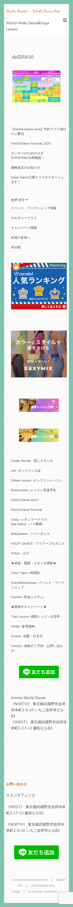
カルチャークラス (24, 218)
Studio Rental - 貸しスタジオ (32, 461)
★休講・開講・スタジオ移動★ (33, 563)
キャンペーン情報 (24, 228)
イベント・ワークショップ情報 (33, 208)
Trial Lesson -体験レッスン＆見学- (36, 616)
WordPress (51, 892)
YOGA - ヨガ (20, 553)
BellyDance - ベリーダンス (30, 534)
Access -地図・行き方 (27, 636)
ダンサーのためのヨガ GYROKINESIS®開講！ (27, 155)
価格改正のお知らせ (25, 167)
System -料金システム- (28, 597)
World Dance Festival (26, 510)
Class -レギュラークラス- (29, 519)
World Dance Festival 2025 (31, 143)
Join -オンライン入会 (26, 470)
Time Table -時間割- (26, 573)
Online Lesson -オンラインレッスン (36, 480)
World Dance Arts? (25, 500)
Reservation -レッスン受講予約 (33, 490)
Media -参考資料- (23, 626)
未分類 (16, 247)
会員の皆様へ (20, 237)
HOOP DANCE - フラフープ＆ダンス (38, 543)
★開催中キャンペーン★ (29, 607)
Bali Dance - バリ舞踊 (26, 524)
